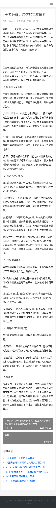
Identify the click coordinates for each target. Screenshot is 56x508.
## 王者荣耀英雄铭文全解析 (20, 476)
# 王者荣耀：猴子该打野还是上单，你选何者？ (27, 467)
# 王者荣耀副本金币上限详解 (20, 480)
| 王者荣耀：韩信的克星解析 (20, 458)
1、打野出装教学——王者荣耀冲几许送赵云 (27, 471)
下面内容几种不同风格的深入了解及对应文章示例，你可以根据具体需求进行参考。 (27, 462)
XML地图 (28, 504)
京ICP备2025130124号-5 (44, 500)
